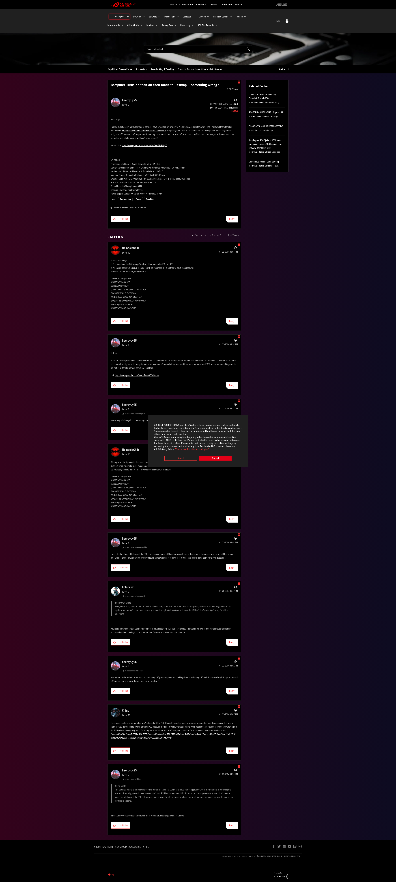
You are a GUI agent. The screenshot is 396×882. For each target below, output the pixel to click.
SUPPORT (239, 4)
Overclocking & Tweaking (162, 69)
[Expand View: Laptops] (208, 17)
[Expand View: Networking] (192, 25)
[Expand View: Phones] (245, 17)
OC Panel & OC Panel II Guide (188, 734)
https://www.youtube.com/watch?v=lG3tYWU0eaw (137, 375)
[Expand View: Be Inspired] (128, 16)
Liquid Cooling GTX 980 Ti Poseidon (143, 738)
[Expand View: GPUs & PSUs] (141, 25)
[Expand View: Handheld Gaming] (230, 17)
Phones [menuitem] (239, 16)
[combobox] (198, 49)
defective (117, 208)
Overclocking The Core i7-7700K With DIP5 (129, 734)
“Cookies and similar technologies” (192, 449)
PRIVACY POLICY (248, 856)
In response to (135, 414)
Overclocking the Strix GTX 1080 (161, 734)
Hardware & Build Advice (260, 102)
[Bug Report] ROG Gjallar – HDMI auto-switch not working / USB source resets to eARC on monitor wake (266, 144)
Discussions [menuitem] (169, 16)
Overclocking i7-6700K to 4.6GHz (216, 734)
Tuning (138, 199)
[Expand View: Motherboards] (122, 25)
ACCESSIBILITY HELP (139, 846)
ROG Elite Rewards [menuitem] (206, 25)
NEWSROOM (121, 846)
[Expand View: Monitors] (156, 25)
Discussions (141, 69)
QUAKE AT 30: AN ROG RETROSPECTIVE (266, 126)
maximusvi (142, 208)
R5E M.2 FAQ (165, 738)
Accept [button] (215, 458)
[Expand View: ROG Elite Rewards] (216, 25)
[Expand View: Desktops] (193, 17)
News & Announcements (260, 116)
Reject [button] (181, 458)
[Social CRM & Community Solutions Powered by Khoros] (281, 875)
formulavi (133, 208)
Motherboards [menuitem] (114, 25)
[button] (114, 219)
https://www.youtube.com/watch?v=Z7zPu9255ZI (144, 130)
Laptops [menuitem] (202, 16)
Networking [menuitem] (185, 25)
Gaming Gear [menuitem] (167, 25)
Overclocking (125, 199)
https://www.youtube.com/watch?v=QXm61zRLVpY (144, 145)
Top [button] (112, 874)
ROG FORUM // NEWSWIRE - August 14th (266, 112)
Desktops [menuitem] (187, 16)
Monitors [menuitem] (150, 25)
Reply (232, 219)
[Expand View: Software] (159, 17)
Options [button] (282, 69)
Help (278, 21)
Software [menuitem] (153, 16)
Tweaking (150, 199)
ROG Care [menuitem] (137, 16)
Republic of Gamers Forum (120, 69)
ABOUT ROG (100, 846)
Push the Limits (256, 130)
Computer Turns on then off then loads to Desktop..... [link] (201, 69)
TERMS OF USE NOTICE (230, 856)
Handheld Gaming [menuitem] (220, 16)
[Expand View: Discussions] (177, 17)
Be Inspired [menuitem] (120, 16)
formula (125, 208)
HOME (110, 846)
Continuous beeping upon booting (264, 161)
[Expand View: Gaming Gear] (175, 25)
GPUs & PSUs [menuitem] (133, 25)
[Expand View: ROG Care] (143, 17)
